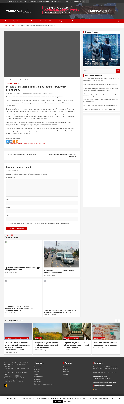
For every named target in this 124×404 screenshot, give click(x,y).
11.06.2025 (9, 93)
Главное (9, 83)
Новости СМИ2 (8, 235)
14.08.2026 (96, 347)
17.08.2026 (67, 350)
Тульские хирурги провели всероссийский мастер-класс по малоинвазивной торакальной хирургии (17, 346)
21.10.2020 (8, 313)
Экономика (24, 21)
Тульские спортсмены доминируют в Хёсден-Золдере (100, 84)
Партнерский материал (57, 1)
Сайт (7, 215)
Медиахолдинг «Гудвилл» (73, 1)
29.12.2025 (47, 275)
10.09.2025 (47, 314)
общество (32, 143)
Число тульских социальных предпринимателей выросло (101, 105)
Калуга (65, 374)
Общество (52, 21)
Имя (8, 199)
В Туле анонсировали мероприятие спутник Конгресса (62, 155)
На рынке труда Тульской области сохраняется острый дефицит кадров (76, 345)
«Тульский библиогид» (16, 143)
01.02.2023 (8, 272)
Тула (5, 1)
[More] (17, 141)
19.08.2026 (8, 352)
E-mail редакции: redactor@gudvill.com (105, 382)
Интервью (37, 379)
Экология (26, 338)
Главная (8, 21)
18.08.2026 (38, 350)
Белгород (66, 369)
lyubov (14, 313)
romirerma (17, 93)
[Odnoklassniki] (14, 141)
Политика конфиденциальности (44, 384)
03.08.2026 (88, 64)
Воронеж (66, 372)
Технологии (76, 21)
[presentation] (116, 320)
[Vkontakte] (10, 141)
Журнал (85, 21)
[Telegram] (7, 141)
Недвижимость (64, 21)
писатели (38, 143)
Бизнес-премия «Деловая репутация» (38, 1)
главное (26, 143)
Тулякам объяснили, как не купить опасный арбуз (99, 109)
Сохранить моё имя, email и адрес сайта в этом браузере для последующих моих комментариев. (38, 223)
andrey (15, 272)
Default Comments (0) (12, 170)
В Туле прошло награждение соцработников (22, 154)
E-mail (8, 207)
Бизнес (42, 21)
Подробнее (67, 401)
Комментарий (10, 177)
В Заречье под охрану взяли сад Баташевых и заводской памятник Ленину (46, 345)
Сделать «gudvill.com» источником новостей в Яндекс (37, 93)
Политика (34, 21)
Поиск (118, 71)
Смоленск (66, 367)
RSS (95, 389)
